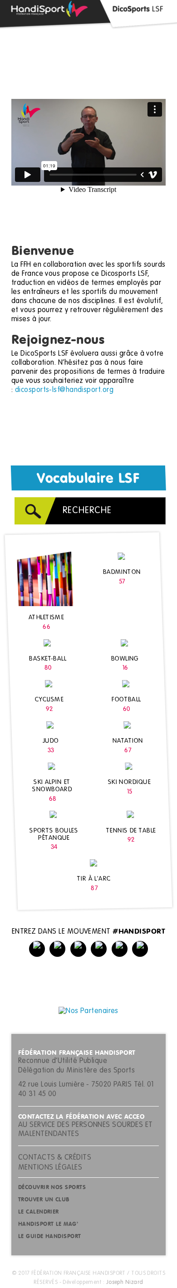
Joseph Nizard (124, 1282)
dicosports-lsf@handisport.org (64, 390)
